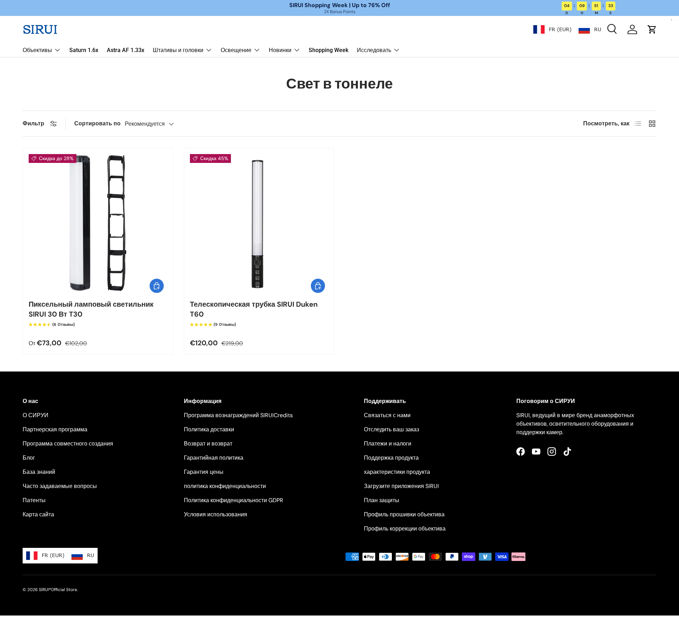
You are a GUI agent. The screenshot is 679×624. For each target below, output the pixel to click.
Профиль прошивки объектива (404, 514)
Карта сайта (38, 514)
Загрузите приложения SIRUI (401, 486)
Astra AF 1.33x (125, 50)
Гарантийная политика (213, 457)
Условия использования (215, 514)
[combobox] (552, 29)
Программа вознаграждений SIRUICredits (238, 415)
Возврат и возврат (208, 443)
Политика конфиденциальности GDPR (233, 500)
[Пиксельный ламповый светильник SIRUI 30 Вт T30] (98, 223)
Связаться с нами (387, 415)
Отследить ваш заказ (391, 429)
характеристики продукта (397, 472)
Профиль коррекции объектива (405, 528)
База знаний (39, 472)
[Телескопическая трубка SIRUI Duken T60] (259, 223)
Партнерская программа (55, 429)
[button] (652, 29)
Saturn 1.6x (83, 50)
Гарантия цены (204, 472)
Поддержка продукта (391, 457)
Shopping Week (328, 50)
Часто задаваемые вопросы (60, 486)
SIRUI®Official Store (58, 589)
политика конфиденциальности (225, 486)
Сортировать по (97, 123)
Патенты (34, 500)
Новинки (280, 50)
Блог (29, 457)
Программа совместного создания (68, 443)
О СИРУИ (35, 415)
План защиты (381, 500)
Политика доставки (209, 429)
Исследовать (374, 50)
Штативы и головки (178, 50)
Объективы (37, 50)
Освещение (236, 50)
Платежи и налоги (387, 443)
